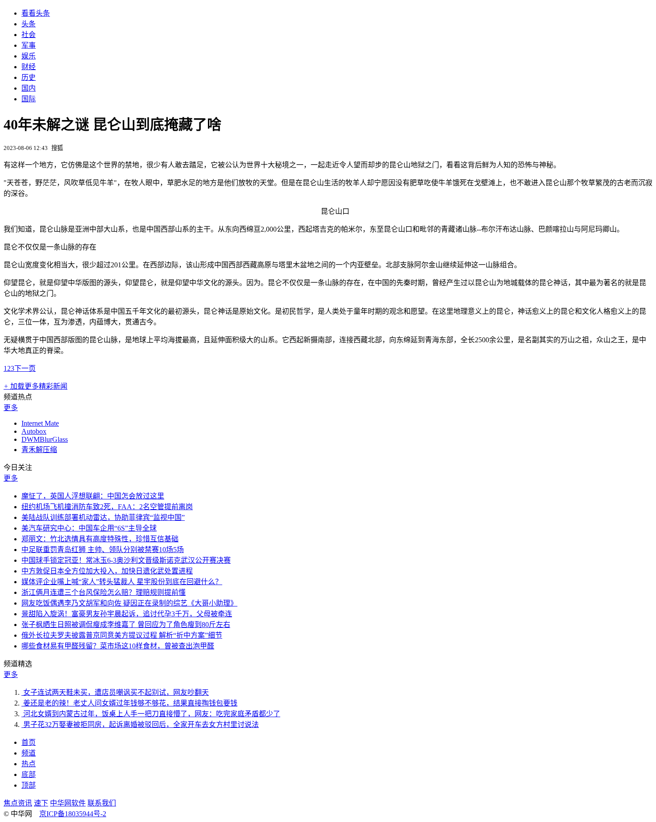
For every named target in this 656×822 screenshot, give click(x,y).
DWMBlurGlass (44, 439)
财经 (28, 67)
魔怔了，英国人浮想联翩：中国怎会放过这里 (92, 496)
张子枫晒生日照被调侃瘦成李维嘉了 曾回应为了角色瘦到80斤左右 (125, 624)
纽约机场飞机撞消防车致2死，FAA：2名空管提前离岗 (107, 507)
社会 (28, 34)
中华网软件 (68, 803)
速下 (41, 803)
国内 (28, 88)
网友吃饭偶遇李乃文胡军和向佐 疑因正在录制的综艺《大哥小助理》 (129, 603)
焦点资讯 (18, 803)
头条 (28, 24)
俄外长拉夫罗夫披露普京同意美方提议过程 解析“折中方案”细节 (121, 635)
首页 (28, 742)
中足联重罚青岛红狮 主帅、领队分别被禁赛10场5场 (102, 549)
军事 (28, 45)
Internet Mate (40, 423)
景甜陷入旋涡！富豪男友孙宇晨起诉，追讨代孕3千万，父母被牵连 (126, 614)
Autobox (33, 431)
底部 (28, 774)
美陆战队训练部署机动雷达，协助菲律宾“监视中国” (103, 517)
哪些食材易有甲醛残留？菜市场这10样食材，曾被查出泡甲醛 (117, 646)
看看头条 (35, 13)
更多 (11, 407)
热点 (28, 764)
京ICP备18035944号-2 (72, 814)
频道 (28, 753)
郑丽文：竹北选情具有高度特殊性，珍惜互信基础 (100, 539)
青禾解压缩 (39, 449)
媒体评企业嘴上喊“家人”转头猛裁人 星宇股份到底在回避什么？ (121, 581)
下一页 (25, 368)
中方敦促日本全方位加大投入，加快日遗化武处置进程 (107, 571)
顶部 (28, 785)
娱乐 (28, 56)
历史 (28, 77)
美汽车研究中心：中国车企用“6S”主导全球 (89, 528)
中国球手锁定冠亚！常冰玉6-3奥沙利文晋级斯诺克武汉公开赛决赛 (126, 560)
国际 (28, 99)
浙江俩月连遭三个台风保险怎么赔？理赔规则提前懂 (103, 592)
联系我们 (101, 803)
